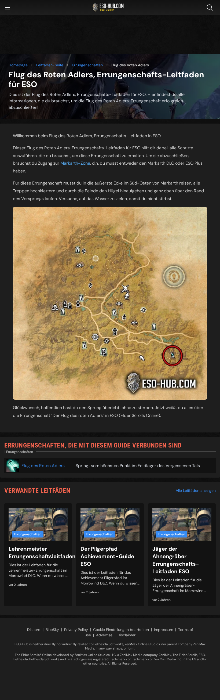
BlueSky (52, 629)
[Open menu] (7, 7)
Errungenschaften (87, 65)
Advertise (104, 635)
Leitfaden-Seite (49, 65)
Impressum (163, 629)
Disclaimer (126, 635)
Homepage (18, 65)
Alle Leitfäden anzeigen (196, 490)
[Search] (211, 7)
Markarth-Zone (75, 163)
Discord (34, 629)
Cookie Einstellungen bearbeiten (121, 629)
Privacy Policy (76, 629)
